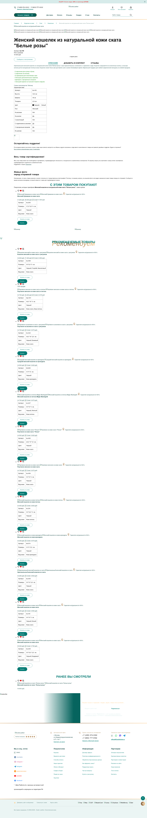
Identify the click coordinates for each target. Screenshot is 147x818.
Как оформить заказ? (88, 763)
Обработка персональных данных (92, 760)
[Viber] (120, 735)
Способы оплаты (58, 760)
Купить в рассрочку (88, 774)
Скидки (78, 15)
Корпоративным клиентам (118, 756)
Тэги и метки (114, 770)
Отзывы (69, 15)
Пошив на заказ (58, 774)
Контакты (96, 15)
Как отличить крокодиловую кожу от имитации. (27, 149)
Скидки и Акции (58, 770)
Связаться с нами (42, 802)
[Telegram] (124, 735)
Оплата (59, 15)
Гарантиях (28, 164)
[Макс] (112, 736)
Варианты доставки (59, 756)
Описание (53, 63)
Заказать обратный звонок (25, 9)
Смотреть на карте (59, 742)
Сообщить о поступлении (25, 59)
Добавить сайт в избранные (25, 802)
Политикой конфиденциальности (113, 715)
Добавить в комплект (74, 63)
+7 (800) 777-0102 (37, 7)
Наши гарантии (58, 763)
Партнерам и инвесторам (118, 760)
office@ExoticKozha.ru (118, 739)
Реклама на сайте (116, 763)
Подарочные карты (87, 767)
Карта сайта (53, 802)
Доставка (49, 15)
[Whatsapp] (116, 735)
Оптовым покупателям (117, 752)
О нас (87, 15)
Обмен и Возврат (59, 767)
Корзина (56, 752)
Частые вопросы (87, 770)
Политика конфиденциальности (91, 756)
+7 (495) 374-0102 (23, 7)
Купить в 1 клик (25, 219)
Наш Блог (56, 778)
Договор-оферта (87, 752)
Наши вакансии (115, 767)
